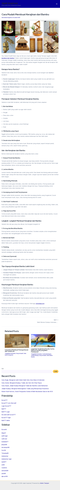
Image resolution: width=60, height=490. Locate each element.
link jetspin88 (5, 447)
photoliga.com (40, 303)
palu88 (4, 473)
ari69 (3, 465)
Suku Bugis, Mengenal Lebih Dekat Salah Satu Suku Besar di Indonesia (23, 380)
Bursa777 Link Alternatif (9, 403)
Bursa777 (4, 400)
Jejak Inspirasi (10, 3)
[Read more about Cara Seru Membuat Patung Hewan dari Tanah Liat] (17, 341)
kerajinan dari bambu (8, 58)
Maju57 (4, 433)
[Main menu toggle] (56, 4)
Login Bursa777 (6, 406)
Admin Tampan (44, 483)
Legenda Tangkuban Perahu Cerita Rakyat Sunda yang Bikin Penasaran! (42, 350)
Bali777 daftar (6, 420)
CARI (55, 371)
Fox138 (4, 450)
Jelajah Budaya (35, 355)
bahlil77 (4, 462)
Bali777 (4, 409)
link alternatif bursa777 (9, 414)
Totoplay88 (5, 453)
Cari (3, 368)
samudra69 (5, 470)
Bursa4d (4, 429)
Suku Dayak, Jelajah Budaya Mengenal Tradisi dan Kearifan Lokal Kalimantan (25, 385)
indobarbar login (7, 459)
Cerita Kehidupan (47, 354)
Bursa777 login (6, 417)
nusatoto (4, 467)
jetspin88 (4, 444)
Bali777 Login (6, 412)
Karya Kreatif (19, 353)
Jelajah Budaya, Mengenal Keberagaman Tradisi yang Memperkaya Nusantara (25, 388)
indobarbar (5, 456)
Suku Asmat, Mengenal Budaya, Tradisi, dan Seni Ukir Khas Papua (22, 383)
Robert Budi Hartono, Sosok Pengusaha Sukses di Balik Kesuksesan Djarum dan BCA (27, 391)
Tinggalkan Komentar (10, 353)
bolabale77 (5, 441)
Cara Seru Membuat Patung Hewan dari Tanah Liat (16, 350)
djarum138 (5, 476)
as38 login (5, 436)
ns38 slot (4, 439)
